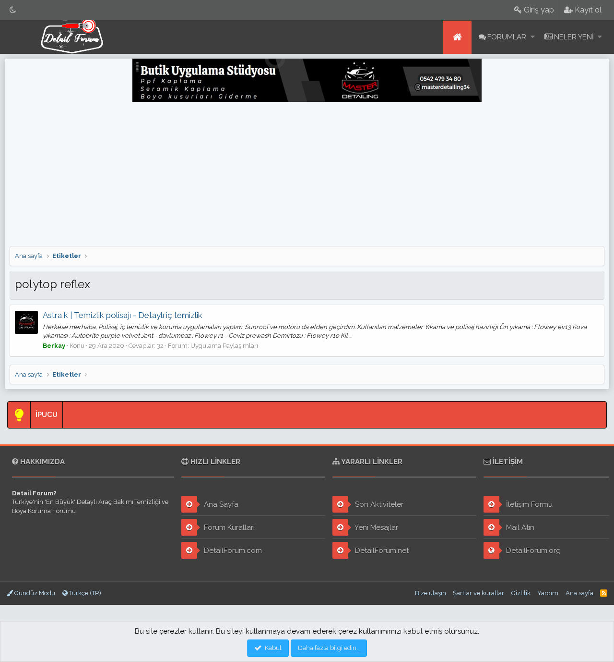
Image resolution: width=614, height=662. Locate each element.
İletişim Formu (528, 504)
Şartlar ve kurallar (478, 593)
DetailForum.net (381, 550)
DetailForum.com (232, 550)
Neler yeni (574, 37)
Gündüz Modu (34, 593)
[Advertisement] (307, 174)
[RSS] (603, 593)
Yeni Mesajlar (375, 527)
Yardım (547, 593)
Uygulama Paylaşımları (224, 345)
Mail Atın (519, 527)
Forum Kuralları (228, 527)
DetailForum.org (532, 550)
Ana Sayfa (220, 504)
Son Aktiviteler (378, 504)
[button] (532, 37)
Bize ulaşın (430, 593)
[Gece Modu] (13, 10)
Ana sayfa (457, 37)
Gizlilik (521, 593)
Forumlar (506, 37)
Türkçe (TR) (84, 593)
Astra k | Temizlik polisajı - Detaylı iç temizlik (122, 315)
